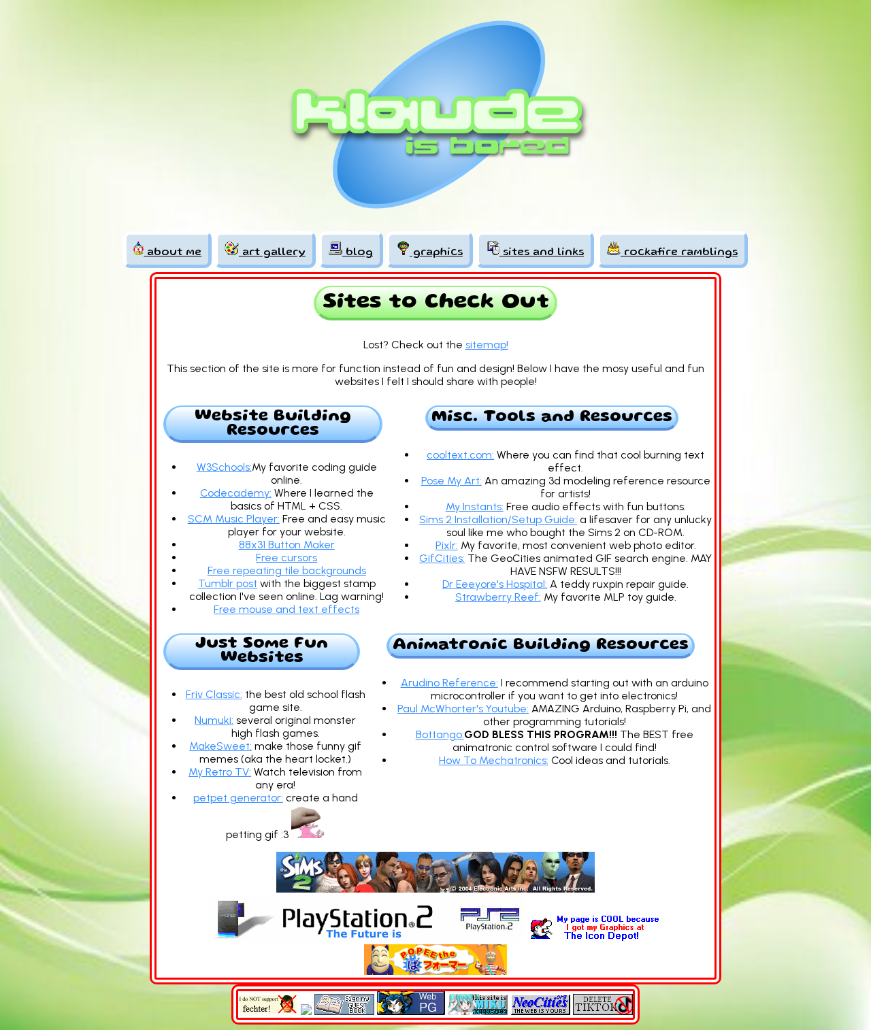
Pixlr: (447, 545)
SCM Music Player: (234, 518)
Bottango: (440, 734)
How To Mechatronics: (493, 760)
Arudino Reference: (449, 682)
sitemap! (486, 344)
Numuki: (214, 720)
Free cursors (286, 557)
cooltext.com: (460, 454)
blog (357, 253)
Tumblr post (227, 583)
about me (172, 253)
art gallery (272, 253)
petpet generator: (238, 797)
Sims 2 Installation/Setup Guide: (498, 519)
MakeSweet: (220, 746)
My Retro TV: (219, 771)
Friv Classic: (214, 694)
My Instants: (475, 506)
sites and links (541, 253)
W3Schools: (224, 467)
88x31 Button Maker (287, 544)
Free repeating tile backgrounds (287, 570)
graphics (436, 253)
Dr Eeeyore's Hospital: (494, 584)
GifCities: (442, 558)
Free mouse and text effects (286, 609)
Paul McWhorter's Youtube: (463, 708)
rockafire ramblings (679, 253)
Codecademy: (236, 492)
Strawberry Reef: (498, 597)
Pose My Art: (451, 480)
